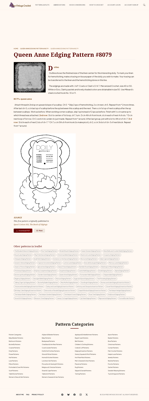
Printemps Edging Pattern (23, 271)
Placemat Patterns (81, 364)
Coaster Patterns (14, 348)
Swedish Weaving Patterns (116, 370)
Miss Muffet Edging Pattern (69, 282)
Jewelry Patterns (113, 357)
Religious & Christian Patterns (51, 367)
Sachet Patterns (113, 367)
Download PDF (24, 231)
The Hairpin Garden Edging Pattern (50, 294)
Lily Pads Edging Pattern (88, 298)
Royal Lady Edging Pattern (23, 255)
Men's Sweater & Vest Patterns (85, 361)
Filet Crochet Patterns (115, 351)
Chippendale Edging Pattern (112, 275)
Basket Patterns (113, 338)
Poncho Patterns (113, 364)
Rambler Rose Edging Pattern (88, 267)
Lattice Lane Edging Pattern (73, 263)
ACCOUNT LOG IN (114, 5)
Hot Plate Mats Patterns (82, 357)
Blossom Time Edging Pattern (44, 298)
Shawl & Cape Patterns (49, 370)
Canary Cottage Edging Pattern (67, 298)
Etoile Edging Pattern (105, 271)
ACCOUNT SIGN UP (131, 5)
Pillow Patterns (13, 364)
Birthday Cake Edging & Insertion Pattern (28, 290)
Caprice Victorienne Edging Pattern (49, 263)
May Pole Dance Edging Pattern (45, 255)
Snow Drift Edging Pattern (23, 298)
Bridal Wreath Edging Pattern (69, 251)
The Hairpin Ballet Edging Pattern (25, 294)
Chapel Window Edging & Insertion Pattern (92, 290)
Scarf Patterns (13, 370)
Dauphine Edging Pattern (67, 271)
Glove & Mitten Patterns (49, 354)
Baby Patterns (46, 338)
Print (41, 231)
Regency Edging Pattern (23, 278)
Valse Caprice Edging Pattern (109, 259)
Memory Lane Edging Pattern (118, 263)
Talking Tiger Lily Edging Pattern (25, 282)
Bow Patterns (112, 341)
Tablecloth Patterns (48, 374)
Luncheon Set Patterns (49, 361)
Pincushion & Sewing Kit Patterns (52, 364)
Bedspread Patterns (48, 341)
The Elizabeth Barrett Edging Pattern (27, 251)
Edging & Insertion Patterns (84, 351)
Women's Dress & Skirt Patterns (19, 377)
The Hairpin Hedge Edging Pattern (120, 290)
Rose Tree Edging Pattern (97, 294)
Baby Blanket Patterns (16, 338)
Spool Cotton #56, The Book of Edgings (30, 224)
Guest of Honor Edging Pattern (25, 267)
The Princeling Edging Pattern (106, 278)
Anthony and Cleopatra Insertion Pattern (89, 286)
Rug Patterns (79, 367)
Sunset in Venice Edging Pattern (25, 263)
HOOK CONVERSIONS (77, 5)
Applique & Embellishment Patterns (86, 334)
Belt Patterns (79, 341)
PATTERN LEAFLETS (42, 5)
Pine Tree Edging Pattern (49, 251)
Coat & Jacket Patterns (49, 348)
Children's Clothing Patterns (84, 344)
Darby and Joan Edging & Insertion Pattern (60, 286)
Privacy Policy (38, 394)
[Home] (20, 4)
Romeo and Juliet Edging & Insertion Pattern (115, 282)
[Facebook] (74, 394)
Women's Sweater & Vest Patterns (53, 377)
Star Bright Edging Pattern (89, 282)
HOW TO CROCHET (96, 5)
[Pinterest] (62, 394)
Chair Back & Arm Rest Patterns (52, 344)
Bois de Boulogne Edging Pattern (95, 263)
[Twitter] (86, 394)
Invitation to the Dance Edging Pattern (65, 259)
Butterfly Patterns (14, 344)
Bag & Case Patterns (81, 338)
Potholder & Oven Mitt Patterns (19, 367)
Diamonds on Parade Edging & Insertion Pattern (59, 290)
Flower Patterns (14, 354)
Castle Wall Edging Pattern (87, 271)
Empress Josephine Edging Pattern (45, 271)
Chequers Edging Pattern (23, 259)
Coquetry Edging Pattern (112, 255)
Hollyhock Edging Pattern (116, 294)
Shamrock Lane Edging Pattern (91, 255)
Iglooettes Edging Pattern (46, 267)
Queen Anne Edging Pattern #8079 (34, 48)
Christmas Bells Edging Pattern (68, 255)
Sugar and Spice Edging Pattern (84, 278)
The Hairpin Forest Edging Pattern (75, 294)
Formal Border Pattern (126, 298)
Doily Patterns (13, 351)
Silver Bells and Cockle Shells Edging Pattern (117, 251)
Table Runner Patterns (16, 374)
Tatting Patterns (80, 374)
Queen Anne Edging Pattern (68, 275)
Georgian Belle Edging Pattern (43, 278)
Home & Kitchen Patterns (50, 357)
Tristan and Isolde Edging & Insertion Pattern (29, 286)
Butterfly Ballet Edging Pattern (48, 282)
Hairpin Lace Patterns (115, 354)
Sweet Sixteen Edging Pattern (91, 251)
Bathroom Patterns (15, 341)
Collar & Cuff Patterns (82, 348)
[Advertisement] (74, 25)
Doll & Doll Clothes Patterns (51, 351)
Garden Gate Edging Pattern (47, 275)
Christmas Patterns (114, 344)
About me (20, 394)
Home (16, 48)
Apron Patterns (113, 334)
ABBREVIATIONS (59, 5)
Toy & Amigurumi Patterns (116, 374)
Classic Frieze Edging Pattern (67, 267)
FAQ (27, 394)
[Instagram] (80, 394)
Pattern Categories (15, 334)
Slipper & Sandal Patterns (83, 370)
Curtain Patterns (113, 348)
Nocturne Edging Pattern (89, 259)
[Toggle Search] (144, 5)
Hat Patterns (13, 357)
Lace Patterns (13, 361)
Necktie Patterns (113, 361)
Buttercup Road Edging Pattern (25, 275)
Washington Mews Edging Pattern (112, 267)
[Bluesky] (68, 394)
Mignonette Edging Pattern (107, 298)
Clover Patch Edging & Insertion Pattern (119, 286)
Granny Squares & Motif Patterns (85, 354)
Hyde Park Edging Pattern (42, 259)
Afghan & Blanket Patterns (50, 334)
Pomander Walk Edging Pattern (90, 275)
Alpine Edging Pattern (122, 271)
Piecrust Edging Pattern (63, 278)
